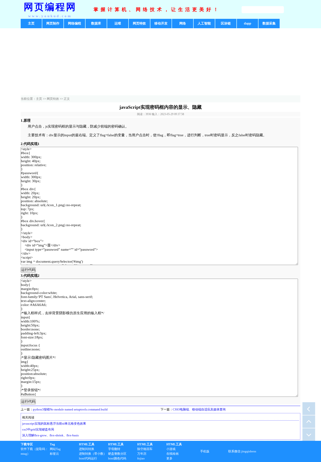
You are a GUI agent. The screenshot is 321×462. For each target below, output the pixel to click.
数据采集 (269, 23)
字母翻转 (114, 449)
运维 (117, 23)
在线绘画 (172, 453)
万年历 (141, 453)
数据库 (96, 23)
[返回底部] (308, 434)
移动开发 (161, 23)
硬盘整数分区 (117, 453)
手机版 (204, 451)
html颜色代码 (117, 458)
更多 (169, 458)
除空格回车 (145, 449)
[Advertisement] (160, 62)
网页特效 (139, 23)
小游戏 (171, 449)
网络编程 (74, 23)
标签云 (54, 453)
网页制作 (52, 23)
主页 (31, 23)
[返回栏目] (308, 408)
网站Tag (55, 449)
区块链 (226, 23)
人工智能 (204, 23)
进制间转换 (86, 449)
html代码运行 (88, 458)
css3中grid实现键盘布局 (38, 429)
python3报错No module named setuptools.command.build (70, 409)
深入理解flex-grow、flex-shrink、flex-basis (50, 435)
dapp (247, 23)
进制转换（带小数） (92, 453)
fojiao (141, 458)
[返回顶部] (308, 421)
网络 (182, 23)
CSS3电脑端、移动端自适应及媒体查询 (199, 409)
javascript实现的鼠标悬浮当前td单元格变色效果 (54, 423)
